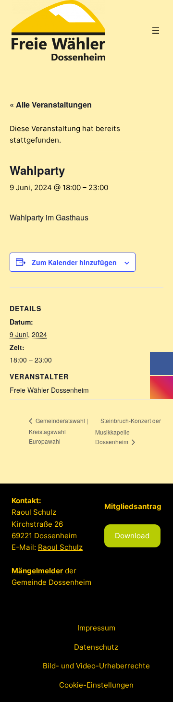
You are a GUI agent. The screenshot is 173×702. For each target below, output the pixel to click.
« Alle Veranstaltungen (51, 104)
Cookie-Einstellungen (96, 685)
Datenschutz (96, 647)
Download (132, 535)
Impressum (96, 627)
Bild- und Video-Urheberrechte (96, 665)
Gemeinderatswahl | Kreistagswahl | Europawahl (58, 430)
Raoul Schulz (60, 547)
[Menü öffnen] (155, 30)
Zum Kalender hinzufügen (74, 262)
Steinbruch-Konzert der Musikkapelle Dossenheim (128, 431)
